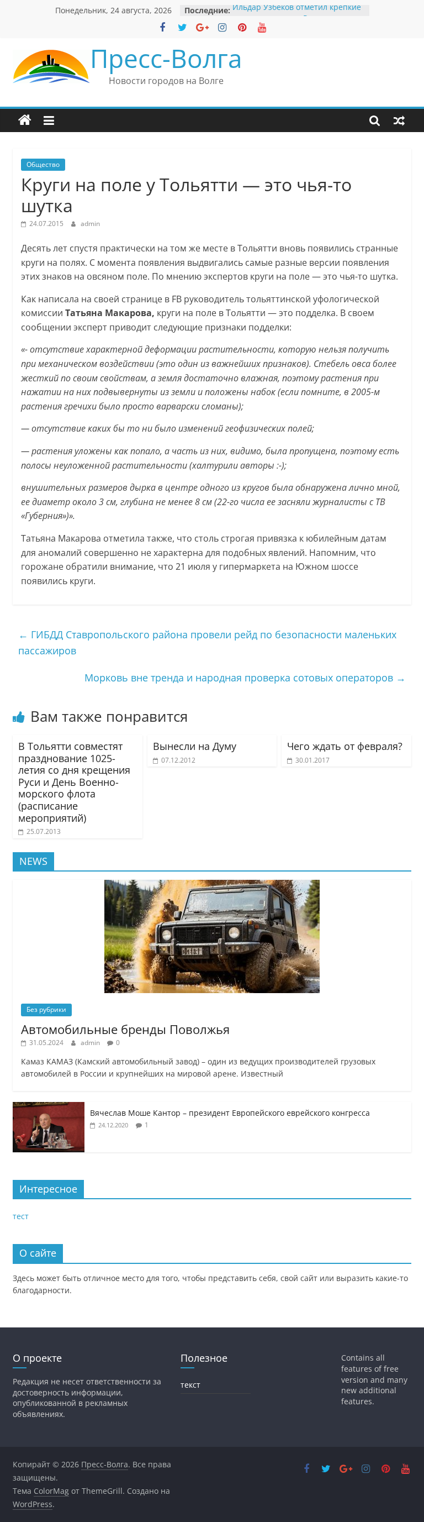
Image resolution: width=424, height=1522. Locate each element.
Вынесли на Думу (194, 746)
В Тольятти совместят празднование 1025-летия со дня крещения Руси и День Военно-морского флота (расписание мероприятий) (74, 782)
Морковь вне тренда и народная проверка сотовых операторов (245, 677)
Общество (43, 164)
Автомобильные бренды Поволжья (125, 1029)
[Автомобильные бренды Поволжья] (212, 885)
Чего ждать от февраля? (344, 746)
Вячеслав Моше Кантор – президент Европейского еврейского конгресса (230, 1113)
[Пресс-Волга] (25, 120)
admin (90, 223)
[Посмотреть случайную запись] (399, 120)
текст (190, 1384)
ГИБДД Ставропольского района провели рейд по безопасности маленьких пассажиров (207, 642)
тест (21, 1216)
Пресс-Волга (166, 58)
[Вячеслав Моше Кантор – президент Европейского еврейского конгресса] (48, 1108)
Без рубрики (46, 1009)
